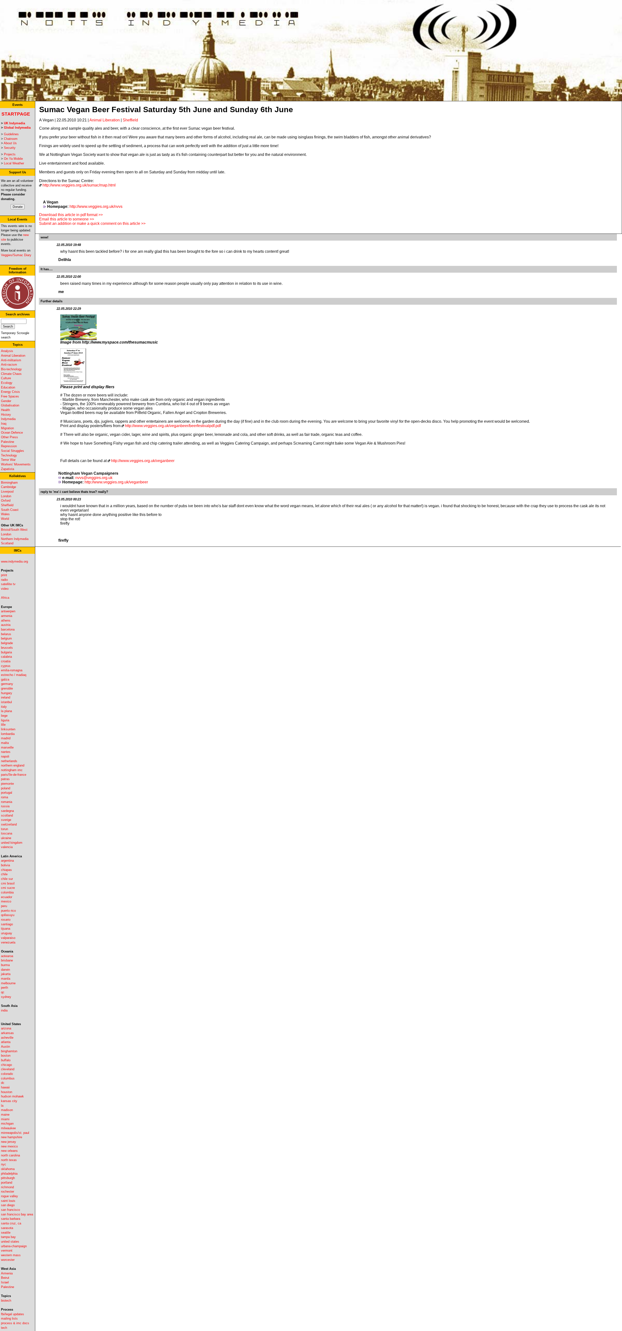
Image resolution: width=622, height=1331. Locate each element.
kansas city (9, 1101)
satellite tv (8, 584)
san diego (8, 1205)
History (6, 414)
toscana (6, 833)
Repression (9, 446)
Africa (5, 597)
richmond (7, 1187)
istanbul (6, 702)
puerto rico (8, 910)
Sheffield (7, 505)
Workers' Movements (16, 464)
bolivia (5, 865)
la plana (6, 711)
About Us (10, 143)
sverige (6, 820)
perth (4, 987)
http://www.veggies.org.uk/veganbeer (142, 461)
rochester (7, 1191)
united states (10, 1241)
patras (5, 779)
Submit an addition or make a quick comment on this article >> (92, 223)
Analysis (7, 351)
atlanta (5, 1042)
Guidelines (11, 134)
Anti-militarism (11, 360)
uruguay (6, 933)
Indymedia (8, 419)
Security (10, 148)
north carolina (10, 1155)
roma (4, 797)
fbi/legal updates (12, 1314)
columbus (8, 1078)
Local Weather (14, 163)
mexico (6, 901)
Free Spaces (10, 396)
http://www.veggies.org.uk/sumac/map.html (79, 185)
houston (6, 1092)
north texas (9, 1160)
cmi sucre (8, 888)
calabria (6, 656)
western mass (11, 1255)
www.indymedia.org (14, 561)
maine (5, 1114)
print (4, 575)
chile (4, 874)
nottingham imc (12, 770)
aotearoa (7, 956)
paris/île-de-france (13, 774)
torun (4, 829)
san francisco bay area (17, 1214)
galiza (5, 679)
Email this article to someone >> (66, 219)
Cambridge (8, 487)
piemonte (7, 783)
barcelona (8, 629)
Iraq (3, 423)
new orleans (9, 1151)
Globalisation (10, 405)
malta (5, 743)
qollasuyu (7, 915)
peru (4, 906)
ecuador (6, 897)
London (6, 496)
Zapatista (7, 469)
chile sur (7, 879)
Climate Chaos (11, 374)
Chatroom (10, 139)
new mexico (9, 1146)
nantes (5, 752)
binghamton (9, 1051)
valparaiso (8, 938)
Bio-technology (11, 369)
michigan (7, 1123)
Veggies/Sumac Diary (16, 255)
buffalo (5, 1060)
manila (5, 978)
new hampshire (11, 1137)
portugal (6, 792)
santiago (7, 924)
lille (3, 724)
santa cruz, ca (11, 1223)
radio (4, 579)
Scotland (7, 543)
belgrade (7, 643)
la (2, 1105)
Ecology (6, 383)
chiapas (6, 870)
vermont (6, 1250)
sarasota (7, 1228)
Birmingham (9, 482)
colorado (7, 1074)
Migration (7, 428)
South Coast (9, 510)
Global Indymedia (17, 127)
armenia (6, 616)
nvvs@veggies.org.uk (93, 478)
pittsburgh (8, 1178)
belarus (6, 634)
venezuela (8, 942)
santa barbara (10, 1219)
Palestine (7, 442)
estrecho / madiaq (13, 675)
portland (6, 1182)
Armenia (7, 1273)
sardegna (7, 811)
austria (5, 625)
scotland (7, 815)
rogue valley (9, 1196)
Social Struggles (12, 451)
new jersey (8, 1142)
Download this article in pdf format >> (71, 215)
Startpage (15, 114)
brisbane (7, 960)
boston (5, 1055)
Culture (6, 378)
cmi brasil (8, 883)
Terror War (8, 460)
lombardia (8, 734)
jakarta (5, 974)
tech (4, 1328)
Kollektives (17, 476)
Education (8, 387)
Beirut (5, 1278)
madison (7, 1110)
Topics (18, 344)
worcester (8, 1260)
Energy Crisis (10, 392)
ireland (5, 697)
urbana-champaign (14, 1246)
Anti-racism (9, 364)
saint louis (8, 1201)
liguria (5, 720)
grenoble (7, 688)
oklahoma (8, 1169)
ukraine (6, 838)
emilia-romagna (11, 670)
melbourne (8, 983)
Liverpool (7, 491)
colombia (7, 892)
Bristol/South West (14, 529)
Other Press (9, 437)
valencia (7, 847)
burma (5, 965)
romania (6, 802)
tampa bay (8, 1237)
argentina (7, 860)
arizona (6, 1028)
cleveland (7, 1069)
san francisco (10, 1210)
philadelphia (9, 1173)
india (4, 1010)
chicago (6, 1065)
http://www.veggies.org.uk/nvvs (95, 206)
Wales (5, 514)
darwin (5, 969)
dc (2, 1083)
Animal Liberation (13, 355)
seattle (5, 1232)
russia (5, 806)
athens (5, 620)
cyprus (5, 666)
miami (5, 1119)
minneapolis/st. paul (15, 1133)
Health (5, 410)
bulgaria (6, 652)
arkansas (7, 1033)
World (5, 519)
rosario (5, 919)
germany (7, 684)
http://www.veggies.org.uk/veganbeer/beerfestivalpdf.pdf (173, 426)
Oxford (5, 500)
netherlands (9, 761)
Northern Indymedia (14, 539)
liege (4, 715)
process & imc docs (15, 1323)
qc (2, 992)
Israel (5, 1282)
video (5, 588)
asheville (7, 1037)
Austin (5, 1046)
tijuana (5, 928)
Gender (6, 401)
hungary (6, 693)
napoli (5, 756)
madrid (5, 738)
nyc (3, 1164)
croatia (5, 661)
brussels (7, 647)
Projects (10, 154)
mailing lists (9, 1318)
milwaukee (8, 1128)
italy (4, 706)
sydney (6, 997)
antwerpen (8, 611)
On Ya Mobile (13, 158)
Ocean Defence (12, 432)
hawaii (5, 1087)
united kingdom (11, 842)
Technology (9, 455)
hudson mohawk (12, 1096)
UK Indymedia (14, 123)
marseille (7, 747)
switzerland (9, 824)
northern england (12, 765)
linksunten (8, 729)
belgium (6, 638)
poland (5, 788)
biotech (6, 1300)
